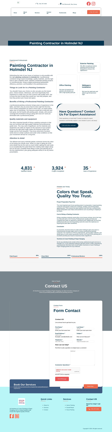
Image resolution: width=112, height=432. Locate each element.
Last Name (80, 327)
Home (15, 12)
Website (79, 340)
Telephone (59, 340)
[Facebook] (89, 4)
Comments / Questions (62, 365)
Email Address (60, 333)
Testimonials (62, 12)
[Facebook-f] (12, 416)
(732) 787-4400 (94, 12)
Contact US (49, 12)
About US (25, 12)
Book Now (90, 386)
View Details (85, 97)
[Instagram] (93, 4)
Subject (79, 333)
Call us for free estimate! (69, 125)
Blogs (74, 12)
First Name (59, 327)
